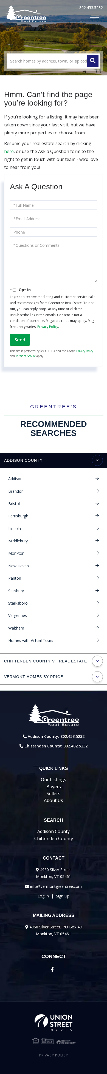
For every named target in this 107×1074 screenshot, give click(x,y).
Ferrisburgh (18, 515)
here (9, 151)
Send (20, 340)
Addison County (23, 460)
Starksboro (18, 603)
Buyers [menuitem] (53, 787)
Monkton (16, 553)
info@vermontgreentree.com (56, 886)
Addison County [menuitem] (53, 831)
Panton (14, 578)
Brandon (16, 491)
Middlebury (18, 540)
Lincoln (14, 528)
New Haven (18, 565)
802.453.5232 (91, 7)
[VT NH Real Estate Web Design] (53, 1022)
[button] (92, 61)
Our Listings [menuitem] (53, 780)
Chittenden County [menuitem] (53, 838)
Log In (43, 896)
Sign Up (62, 896)
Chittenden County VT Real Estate (45, 661)
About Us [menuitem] (53, 800)
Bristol (14, 503)
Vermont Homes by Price (33, 677)
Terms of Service (26, 356)
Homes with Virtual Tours (30, 640)
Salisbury (16, 590)
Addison (15, 478)
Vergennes (17, 615)
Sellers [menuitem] (53, 793)
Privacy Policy (47, 326)
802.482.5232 (75, 746)
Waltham (16, 628)
